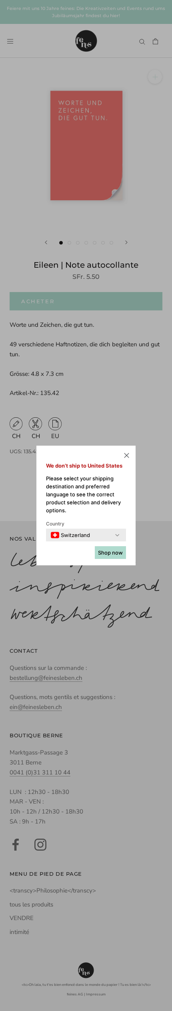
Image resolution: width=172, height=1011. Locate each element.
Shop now (110, 552)
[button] (127, 457)
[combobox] (70, 535)
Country (55, 524)
